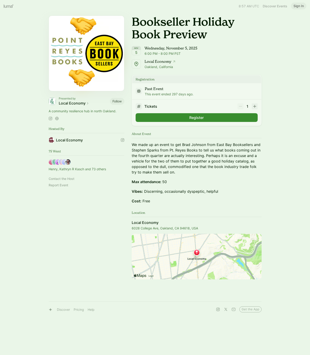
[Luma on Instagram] (218, 309)
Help (91, 309)
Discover (63, 309)
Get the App (250, 309)
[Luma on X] (226, 309)
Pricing (79, 309)
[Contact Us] (233, 309)
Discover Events (275, 6)
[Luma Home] (9, 6)
